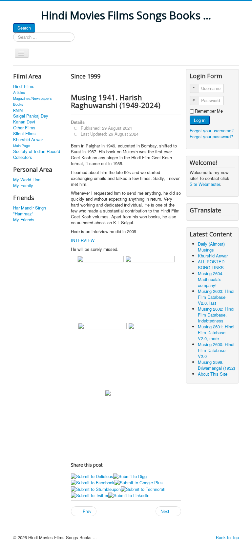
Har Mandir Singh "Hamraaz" (29, 211)
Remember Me (209, 111)
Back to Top (227, 537)
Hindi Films (23, 86)
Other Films (24, 128)
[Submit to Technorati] (143, 488)
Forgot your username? (212, 130)
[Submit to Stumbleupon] (96, 488)
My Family (23, 185)
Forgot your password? (211, 136)
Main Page (21, 145)
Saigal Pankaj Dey (30, 116)
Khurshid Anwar (28, 140)
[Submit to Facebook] (93, 482)
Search (24, 28)
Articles (19, 92)
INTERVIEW (82, 240)
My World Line (26, 180)
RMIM (18, 110)
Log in (199, 120)
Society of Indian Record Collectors (36, 154)
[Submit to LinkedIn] (128, 495)
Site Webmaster (205, 184)
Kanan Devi (24, 122)
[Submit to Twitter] (89, 495)
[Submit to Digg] (130, 476)
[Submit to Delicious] (92, 476)
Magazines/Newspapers (32, 98)
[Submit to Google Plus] (139, 482)
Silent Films (24, 134)
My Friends (23, 220)
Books (18, 104)
